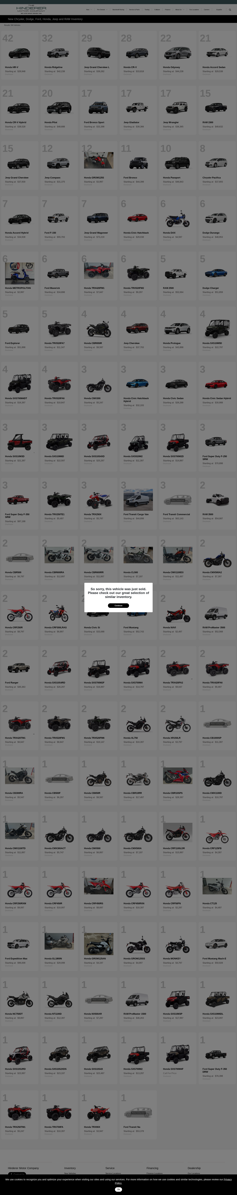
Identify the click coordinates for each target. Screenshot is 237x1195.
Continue (118, 606)
